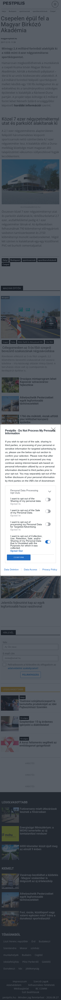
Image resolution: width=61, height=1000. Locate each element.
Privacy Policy (49, 569)
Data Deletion (11, 569)
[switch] (48, 499)
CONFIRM (19, 557)
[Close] (54, 431)
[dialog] (30, 500)
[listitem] (30, 491)
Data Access (30, 569)
